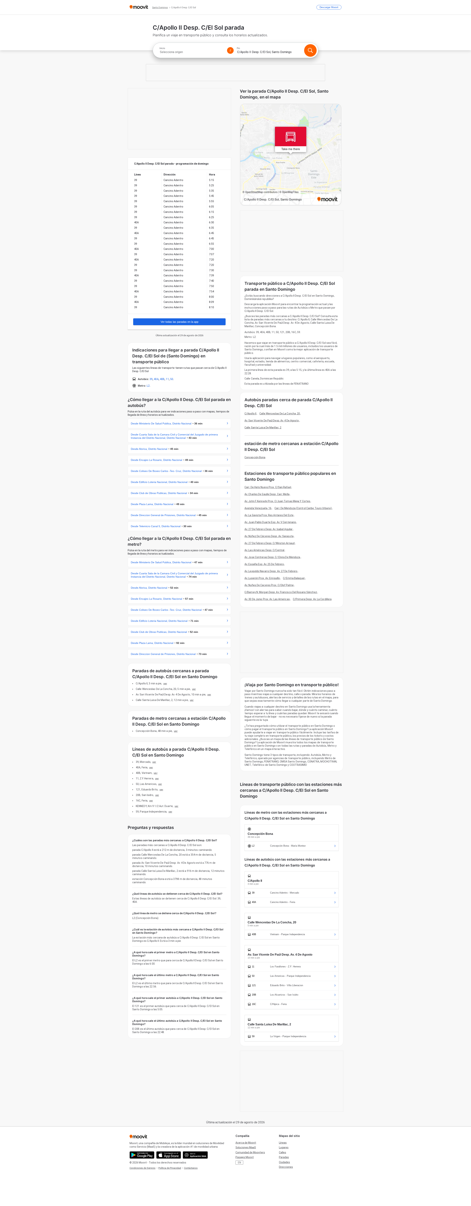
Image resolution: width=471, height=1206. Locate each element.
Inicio (162, 48)
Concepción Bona (255, 457)
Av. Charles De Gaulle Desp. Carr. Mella (267, 494)
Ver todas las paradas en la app (179, 321)
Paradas (284, 1157)
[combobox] (192, 52)
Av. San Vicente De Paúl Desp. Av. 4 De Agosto (272, 420)
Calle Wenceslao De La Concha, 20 (279, 413)
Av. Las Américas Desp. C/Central (264, 550)
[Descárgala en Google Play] (142, 1155)
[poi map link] (290, 155)
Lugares (283, 1147)
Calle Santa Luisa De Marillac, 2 (263, 427)
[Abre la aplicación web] (195, 1155)
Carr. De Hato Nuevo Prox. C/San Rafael (268, 487)
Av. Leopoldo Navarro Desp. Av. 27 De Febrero (271, 571)
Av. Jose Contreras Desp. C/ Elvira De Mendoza (272, 557)
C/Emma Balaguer (294, 578)
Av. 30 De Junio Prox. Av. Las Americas (267, 599)
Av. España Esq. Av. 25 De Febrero (264, 564)
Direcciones (286, 1166)
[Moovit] (139, 7)
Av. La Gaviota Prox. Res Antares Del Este (269, 515)
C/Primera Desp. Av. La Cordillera (312, 599)
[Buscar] (310, 50)
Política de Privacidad (169, 1168)
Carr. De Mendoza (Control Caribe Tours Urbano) (303, 508)
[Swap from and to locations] (230, 50)
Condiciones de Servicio (142, 1168)
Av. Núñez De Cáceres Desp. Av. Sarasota (269, 536)
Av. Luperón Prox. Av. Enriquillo (262, 578)
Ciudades (284, 1162)
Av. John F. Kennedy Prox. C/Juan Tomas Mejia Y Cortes (277, 501)
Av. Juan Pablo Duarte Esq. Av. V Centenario (270, 522)
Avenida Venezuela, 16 (258, 508)
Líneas (283, 1142)
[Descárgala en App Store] (168, 1155)
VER (165, 683)
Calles (282, 1152)
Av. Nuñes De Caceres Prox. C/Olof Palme (269, 585)
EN (239, 1162)
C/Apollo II (250, 413)
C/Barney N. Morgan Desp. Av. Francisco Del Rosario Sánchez (281, 592)
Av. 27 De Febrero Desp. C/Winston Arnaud (270, 543)
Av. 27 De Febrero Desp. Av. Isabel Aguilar (269, 529)
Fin (238, 48)
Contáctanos (191, 1168)
